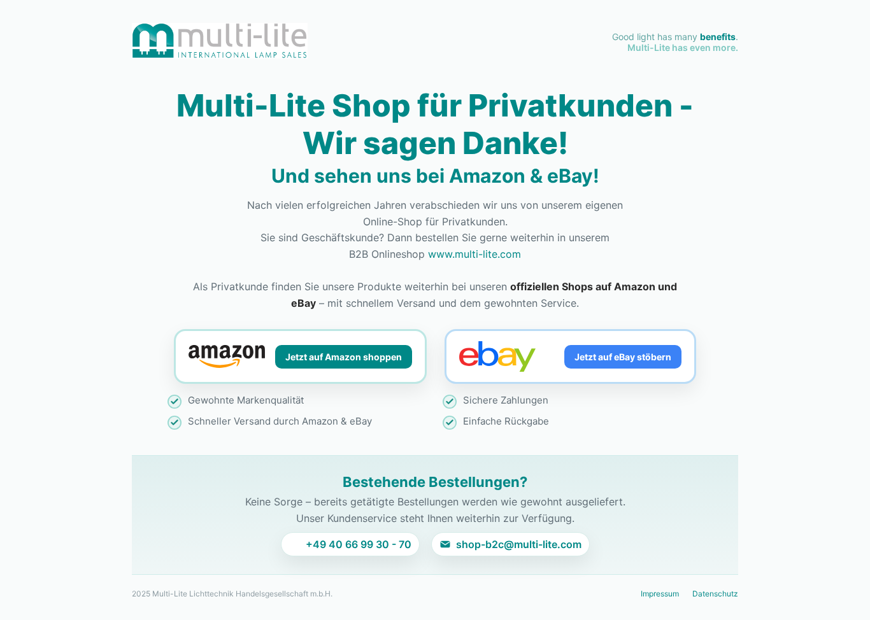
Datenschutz (715, 593)
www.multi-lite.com (474, 254)
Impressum (660, 593)
